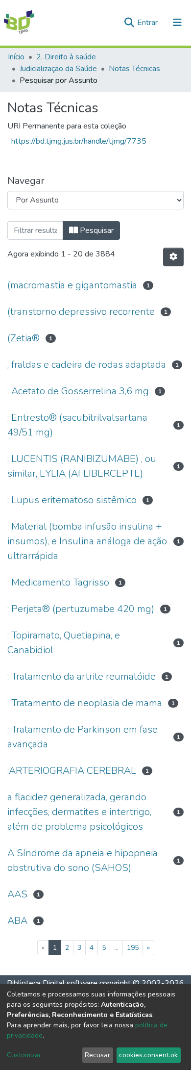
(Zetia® (23, 338)
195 (133, 947)
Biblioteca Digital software (52, 983)
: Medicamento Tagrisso (58, 582)
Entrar (148, 22)
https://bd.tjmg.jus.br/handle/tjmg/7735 (78, 141)
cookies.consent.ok (148, 1055)
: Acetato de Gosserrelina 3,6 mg (78, 391)
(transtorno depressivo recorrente (81, 311)
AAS (17, 894)
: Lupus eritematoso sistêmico (72, 500)
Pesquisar (96, 230)
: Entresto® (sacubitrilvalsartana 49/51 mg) (77, 425)
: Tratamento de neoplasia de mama (84, 703)
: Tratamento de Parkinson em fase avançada (82, 737)
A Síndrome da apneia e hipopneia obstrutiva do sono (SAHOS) (82, 860)
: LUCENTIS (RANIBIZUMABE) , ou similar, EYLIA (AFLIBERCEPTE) (81, 466)
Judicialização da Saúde (58, 68)
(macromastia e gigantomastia (72, 285)
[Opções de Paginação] (173, 257)
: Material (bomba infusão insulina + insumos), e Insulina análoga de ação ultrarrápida (87, 541)
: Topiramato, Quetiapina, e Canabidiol (63, 643)
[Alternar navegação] (177, 22)
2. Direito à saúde (66, 56)
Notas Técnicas (134, 68)
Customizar (24, 1055)
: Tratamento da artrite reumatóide (81, 676)
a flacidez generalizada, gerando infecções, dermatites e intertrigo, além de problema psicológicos (79, 811)
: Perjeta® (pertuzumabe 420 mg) (80, 608)
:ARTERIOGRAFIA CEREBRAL (71, 770)
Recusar (97, 1055)
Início (16, 56)
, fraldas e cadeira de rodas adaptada (86, 364)
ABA (17, 920)
